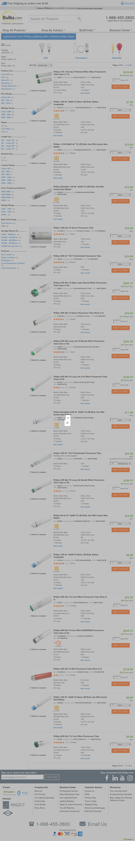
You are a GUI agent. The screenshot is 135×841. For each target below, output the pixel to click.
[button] (68, 417)
